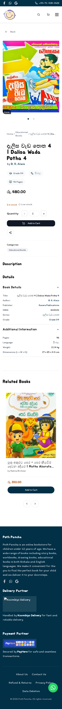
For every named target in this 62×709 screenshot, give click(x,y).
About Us (22, 674)
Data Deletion (31, 691)
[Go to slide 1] (28, 119)
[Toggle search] (38, 14)
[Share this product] (10, 232)
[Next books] (35, 503)
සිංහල (56, 342)
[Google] (16, 3)
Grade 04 (54, 319)
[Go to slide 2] (34, 119)
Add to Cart (34, 223)
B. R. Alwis (53, 300)
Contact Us (39, 674)
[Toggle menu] (56, 14)
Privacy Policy (44, 682)
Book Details (12, 287)
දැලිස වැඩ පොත (51, 314)
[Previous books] (26, 503)
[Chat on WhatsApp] (53, 688)
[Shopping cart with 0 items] (48, 14)
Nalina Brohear (18, 470)
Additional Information (20, 329)
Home (10, 133)
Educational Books (22, 134)
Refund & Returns (20, 682)
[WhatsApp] (10, 3)
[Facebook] (4, 3)
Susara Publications (49, 305)
